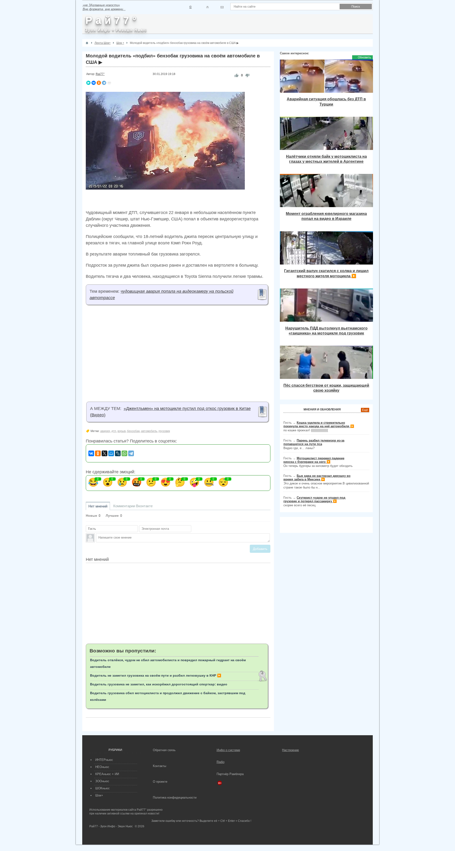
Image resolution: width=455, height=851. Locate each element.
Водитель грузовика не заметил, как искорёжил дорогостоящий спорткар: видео (158, 684)
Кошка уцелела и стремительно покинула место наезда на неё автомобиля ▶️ (318, 424)
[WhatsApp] (124, 453)
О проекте (160, 781)
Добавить (260, 549)
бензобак (133, 431)
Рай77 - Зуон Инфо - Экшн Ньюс (111, 826)
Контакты (159, 766)
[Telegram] (104, 83)
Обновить (364, 57)
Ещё (365, 410)
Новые (91, 515)
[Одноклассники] (99, 83)
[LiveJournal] (118, 453)
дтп (113, 431)
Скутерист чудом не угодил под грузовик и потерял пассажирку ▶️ (314, 499)
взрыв (122, 431)
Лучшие (112, 515)
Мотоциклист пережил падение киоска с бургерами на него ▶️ (313, 460)
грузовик (164, 431)
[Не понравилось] (247, 75)
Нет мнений (97, 506)
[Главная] (87, 43)
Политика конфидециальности (174, 797)
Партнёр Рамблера (230, 774)
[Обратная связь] (222, 7)
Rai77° (100, 74)
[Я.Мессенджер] (88, 83)
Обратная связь (164, 750)
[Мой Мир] (111, 453)
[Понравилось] (236, 75)
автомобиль (149, 431)
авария (105, 431)
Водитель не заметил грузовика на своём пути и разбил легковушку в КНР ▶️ (155, 675)
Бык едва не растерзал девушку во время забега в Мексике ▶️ (316, 477)
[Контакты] (207, 7)
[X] (104, 453)
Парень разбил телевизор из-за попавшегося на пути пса (313, 442)
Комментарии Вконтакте (133, 506)
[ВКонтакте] (93, 83)
